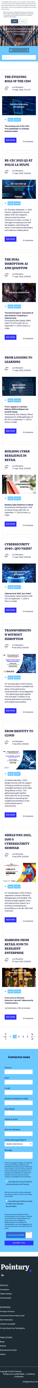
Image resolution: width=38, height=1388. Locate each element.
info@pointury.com (30, 1382)
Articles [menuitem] (3, 1346)
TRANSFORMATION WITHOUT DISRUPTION (18, 634)
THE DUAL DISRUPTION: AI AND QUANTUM (16, 263)
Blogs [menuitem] (2, 1342)
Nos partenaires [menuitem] (6, 1320)
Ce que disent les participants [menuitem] (12, 1328)
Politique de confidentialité (13, 1374)
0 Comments (28, 141)
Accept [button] (14, 21)
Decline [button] (23, 21)
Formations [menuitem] (4, 1289)
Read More (10, 140)
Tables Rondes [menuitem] (6, 1294)
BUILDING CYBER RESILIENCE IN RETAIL (17, 455)
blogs (10, 120)
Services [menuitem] (4, 1285)
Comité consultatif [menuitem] (7, 1324)
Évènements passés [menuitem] (8, 1350)
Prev (5, 1036)
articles (17, 120)
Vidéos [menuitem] (3, 1354)
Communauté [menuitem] (5, 1298)
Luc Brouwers (17, 87)
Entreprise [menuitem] (5, 1307)
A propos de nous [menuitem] (7, 1311)
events (17, 203)
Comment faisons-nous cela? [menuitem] (12, 1316)
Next (32, 1036)
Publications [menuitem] (6, 1337)
